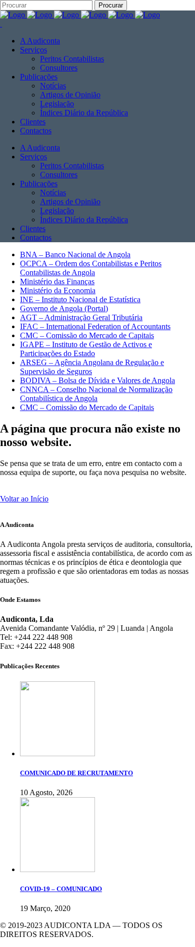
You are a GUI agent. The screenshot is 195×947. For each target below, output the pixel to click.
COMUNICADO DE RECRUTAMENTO (76, 773)
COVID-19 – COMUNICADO (61, 889)
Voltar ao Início (24, 498)
